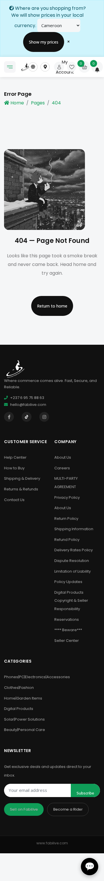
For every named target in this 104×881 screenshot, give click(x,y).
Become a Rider (68, 809)
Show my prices (43, 42)
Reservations (66, 619)
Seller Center (66, 640)
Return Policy (66, 518)
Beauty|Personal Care (24, 729)
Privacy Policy (67, 497)
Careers (62, 468)
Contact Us (14, 500)
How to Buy (14, 468)
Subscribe (85, 793)
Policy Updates (68, 581)
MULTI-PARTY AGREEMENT (66, 483)
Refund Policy (66, 539)
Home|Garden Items (23, 698)
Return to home (52, 306)
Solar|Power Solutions (24, 719)
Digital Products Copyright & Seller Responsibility (71, 601)
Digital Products (18, 708)
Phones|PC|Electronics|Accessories (37, 677)
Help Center (15, 457)
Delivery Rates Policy (73, 550)
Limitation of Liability (72, 571)
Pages (38, 103)
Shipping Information (73, 529)
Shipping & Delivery (22, 478)
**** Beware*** (68, 630)
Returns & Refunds (21, 489)
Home (17, 103)
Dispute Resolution (71, 560)
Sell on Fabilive (24, 809)
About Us (62, 457)
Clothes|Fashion (19, 687)
